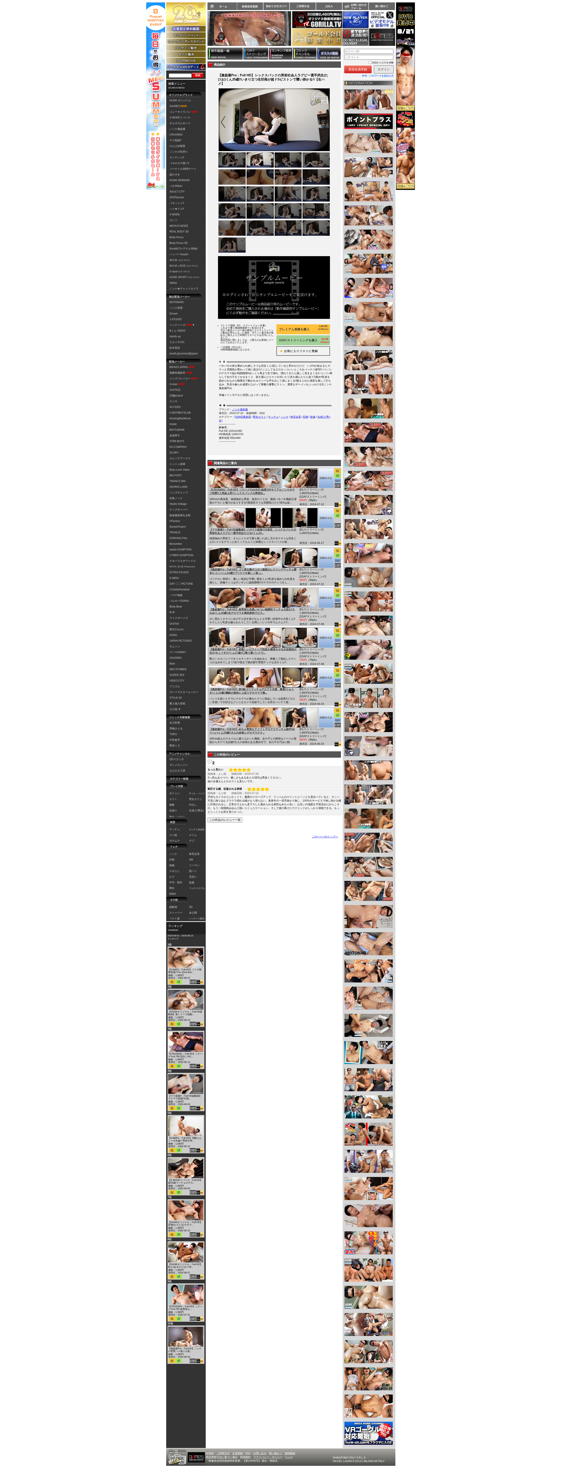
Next (293, 31)
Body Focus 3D (178, 243)
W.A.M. (179, 260)
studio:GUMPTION (180, 549)
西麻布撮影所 (180, 372)
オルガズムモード (180, 123)
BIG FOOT (175, 475)
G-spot (179, 271)
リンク (289, 1457)
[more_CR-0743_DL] (326, 478)
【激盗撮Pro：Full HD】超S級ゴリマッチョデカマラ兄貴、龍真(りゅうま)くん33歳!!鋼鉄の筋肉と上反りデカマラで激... (251, 691)
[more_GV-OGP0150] (326, 717)
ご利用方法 (303, 6)
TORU (173, 734)
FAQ (247, 1453)
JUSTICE (174, 389)
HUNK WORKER (179, 180)
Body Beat (175, 606)
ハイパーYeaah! (178, 254)
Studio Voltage (178, 503)
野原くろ (174, 745)
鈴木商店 (174, 347)
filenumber (175, 543)
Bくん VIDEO (177, 330)
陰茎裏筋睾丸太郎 (180, 515)
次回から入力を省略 (383, 62)
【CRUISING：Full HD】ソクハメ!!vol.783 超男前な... (185, 1307)
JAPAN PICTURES (180, 640)
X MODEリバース (179, 117)
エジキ (173, 401)
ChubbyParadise (179, 589)
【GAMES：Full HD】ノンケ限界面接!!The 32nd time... (185, 970)
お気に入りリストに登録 (297, 351)
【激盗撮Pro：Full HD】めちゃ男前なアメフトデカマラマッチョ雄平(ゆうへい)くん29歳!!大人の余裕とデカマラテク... (252, 731)
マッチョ (273, 416)
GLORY (174, 452)
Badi (172, 663)
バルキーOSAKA (179, 600)
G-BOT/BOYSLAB (180, 412)
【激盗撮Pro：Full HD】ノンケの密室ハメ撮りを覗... (185, 1349)
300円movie (176, 197)
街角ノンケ (176, 498)
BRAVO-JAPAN (182, 367)
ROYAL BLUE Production (182, 566)
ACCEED (175, 407)
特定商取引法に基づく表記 (222, 1457)
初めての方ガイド (276, 6)
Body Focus (176, 237)
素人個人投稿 (177, 703)
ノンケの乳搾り (178, 151)
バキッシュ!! (176, 203)
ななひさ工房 (177, 770)
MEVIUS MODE (178, 225)
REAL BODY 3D (179, 231)
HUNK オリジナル (180, 100)
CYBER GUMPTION (181, 555)
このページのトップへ (325, 836)
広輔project (176, 395)
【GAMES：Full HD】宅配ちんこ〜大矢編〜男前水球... (185, 1139)
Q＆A (329, 6)
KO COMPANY (178, 446)
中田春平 (174, 739)
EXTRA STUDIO (179, 572)
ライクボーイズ (178, 618)
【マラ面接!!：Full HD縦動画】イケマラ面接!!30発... (185, 1097)
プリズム (174, 686)
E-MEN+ (174, 578)
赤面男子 (174, 435)
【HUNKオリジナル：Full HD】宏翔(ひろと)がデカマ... (185, 1223)
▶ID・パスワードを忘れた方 (378, 75)
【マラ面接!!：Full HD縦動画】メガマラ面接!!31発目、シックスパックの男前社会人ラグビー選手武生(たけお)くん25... (252, 531)
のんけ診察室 (177, 146)
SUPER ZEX (176, 675)
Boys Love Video (179, 469)
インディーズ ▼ (182, 325)
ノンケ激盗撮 (177, 128)
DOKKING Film (178, 538)
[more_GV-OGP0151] (326, 678)
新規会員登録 (250, 6)
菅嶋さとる (176, 728)
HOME (210, 1453)
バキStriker (175, 186)
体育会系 (295, 416)
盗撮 (312, 416)
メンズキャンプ (178, 492)
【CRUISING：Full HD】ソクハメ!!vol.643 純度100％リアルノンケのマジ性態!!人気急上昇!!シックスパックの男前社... (252, 491)
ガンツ (173, 220)
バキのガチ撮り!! (179, 163)
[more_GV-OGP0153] (326, 598)
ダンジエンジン (178, 764)
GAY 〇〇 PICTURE (181, 583)
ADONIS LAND (178, 486)
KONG (173, 635)
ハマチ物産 (176, 595)
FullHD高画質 (243, 416)
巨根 (305, 416)
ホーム (222, 6)
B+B (172, 612)
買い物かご (382, 6)
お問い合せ (259, 1453)
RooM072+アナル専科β (183, 248)
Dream (173, 313)
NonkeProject (177, 526)
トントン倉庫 (177, 464)
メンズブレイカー (183, 378)
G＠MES (178, 106)
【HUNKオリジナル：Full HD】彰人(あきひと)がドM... (185, 1265)
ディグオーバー (178, 509)
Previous (205, 31)
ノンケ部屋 (176, 307)
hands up (175, 336)
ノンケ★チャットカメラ (183, 288)
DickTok (174, 623)
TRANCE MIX (177, 481)
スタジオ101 (177, 342)
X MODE (174, 214)
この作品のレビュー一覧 (225, 820)
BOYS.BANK (177, 429)
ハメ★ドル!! (176, 208)
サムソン (174, 646)
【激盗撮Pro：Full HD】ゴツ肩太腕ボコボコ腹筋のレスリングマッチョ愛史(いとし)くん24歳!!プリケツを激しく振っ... (253, 571)
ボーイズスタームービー (183, 692)
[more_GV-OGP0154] (326, 558)
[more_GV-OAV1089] (326, 518)
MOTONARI (176, 302)
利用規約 (245, 1457)
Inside (173, 424)
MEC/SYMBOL (178, 669)
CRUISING (175, 134)
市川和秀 (174, 722)
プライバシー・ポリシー (267, 1457)
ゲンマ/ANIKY (177, 652)
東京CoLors (176, 629)
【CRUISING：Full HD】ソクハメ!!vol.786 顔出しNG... (185, 1055)
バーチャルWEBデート (182, 168)
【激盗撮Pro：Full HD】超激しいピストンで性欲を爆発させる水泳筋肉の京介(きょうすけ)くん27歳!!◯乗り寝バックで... (253, 651)
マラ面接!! (175, 140)
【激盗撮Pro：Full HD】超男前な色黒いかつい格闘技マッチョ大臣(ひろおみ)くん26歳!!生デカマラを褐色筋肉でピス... (252, 611)
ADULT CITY (177, 191)
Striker (173, 282)
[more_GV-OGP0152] (326, 638)
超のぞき (174, 174)
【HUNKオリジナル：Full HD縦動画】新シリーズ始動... (185, 1013)
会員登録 (237, 1453)
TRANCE (174, 532)
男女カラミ (259, 416)
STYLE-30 (175, 697)
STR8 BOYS (176, 441)
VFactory (174, 521)
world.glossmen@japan (183, 353)
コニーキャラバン (183, 111)
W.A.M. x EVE (183, 265)
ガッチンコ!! (176, 157)
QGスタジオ (176, 759)
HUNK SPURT (184, 277)
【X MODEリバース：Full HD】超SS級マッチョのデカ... (185, 1181)
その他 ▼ (175, 709)
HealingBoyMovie (180, 418)
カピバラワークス (180, 458)
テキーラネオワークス (182, 561)
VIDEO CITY (176, 680)
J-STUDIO (175, 319)
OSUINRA (175, 657)
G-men (176, 384)
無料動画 (290, 1453)
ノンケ (284, 416)
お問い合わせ (355, 6)
